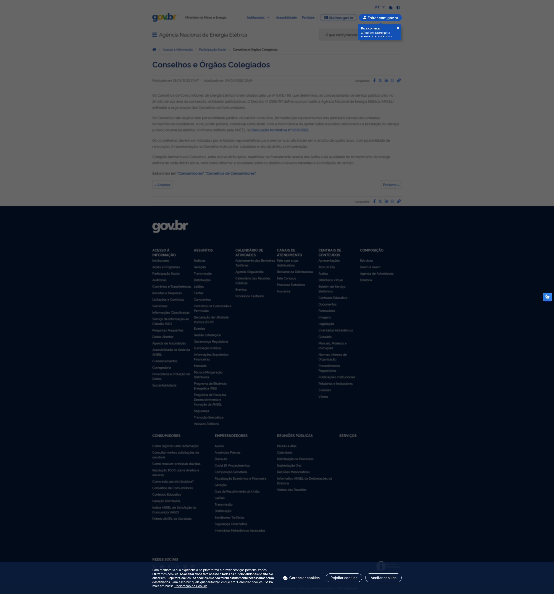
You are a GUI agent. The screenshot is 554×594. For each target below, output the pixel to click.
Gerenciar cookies (304, 577)
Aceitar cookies (383, 577)
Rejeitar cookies (343, 577)
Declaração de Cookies (190, 586)
